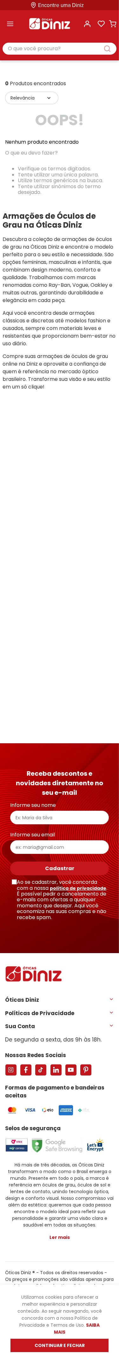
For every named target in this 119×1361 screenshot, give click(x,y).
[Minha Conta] (87, 23)
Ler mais (60, 1237)
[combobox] (59, 49)
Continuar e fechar (60, 1345)
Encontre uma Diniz (61, 5)
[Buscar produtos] (110, 48)
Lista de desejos (101, 23)
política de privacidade (78, 888)
